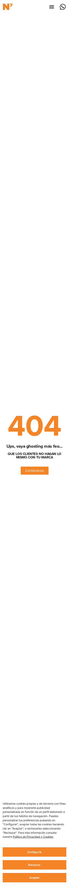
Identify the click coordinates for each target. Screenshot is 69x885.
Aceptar (34, 877)
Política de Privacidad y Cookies (33, 836)
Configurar (34, 852)
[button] (52, 7)
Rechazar (34, 864)
